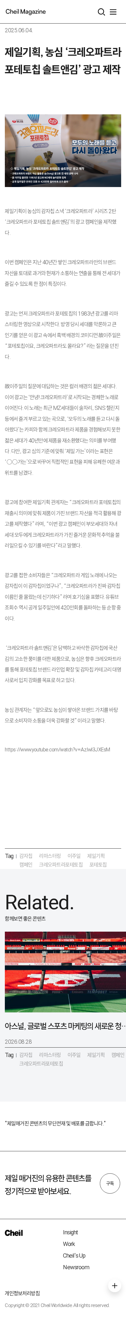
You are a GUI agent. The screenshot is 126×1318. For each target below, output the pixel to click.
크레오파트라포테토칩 (61, 864)
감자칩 (26, 856)
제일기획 (96, 856)
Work (69, 1243)
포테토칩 (98, 864)
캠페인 (26, 864)
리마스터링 (50, 856)
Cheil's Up (74, 1255)
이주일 (74, 856)
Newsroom (76, 1267)
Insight (70, 1232)
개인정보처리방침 (22, 1293)
